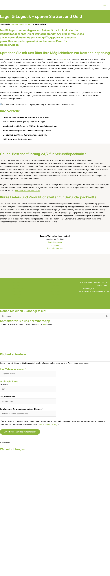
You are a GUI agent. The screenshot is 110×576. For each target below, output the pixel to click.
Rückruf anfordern (55, 248)
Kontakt (16, 285)
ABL (16, 300)
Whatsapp (55, 245)
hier (44, 324)
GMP (64, 59)
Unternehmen (55, 294)
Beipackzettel (55, 282)
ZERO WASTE (55, 297)
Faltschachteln (55, 291)
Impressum (16, 297)
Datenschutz (16, 304)
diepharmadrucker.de (21, 24)
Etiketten (55, 288)
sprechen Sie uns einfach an (27, 190)
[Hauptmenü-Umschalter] (104, 5)
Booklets (55, 285)
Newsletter (16, 294)
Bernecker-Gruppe (88, 285)
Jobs (55, 300)
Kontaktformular (55, 242)
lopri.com (100, 288)
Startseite (16, 282)
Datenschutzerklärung (47, 424)
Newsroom (16, 291)
